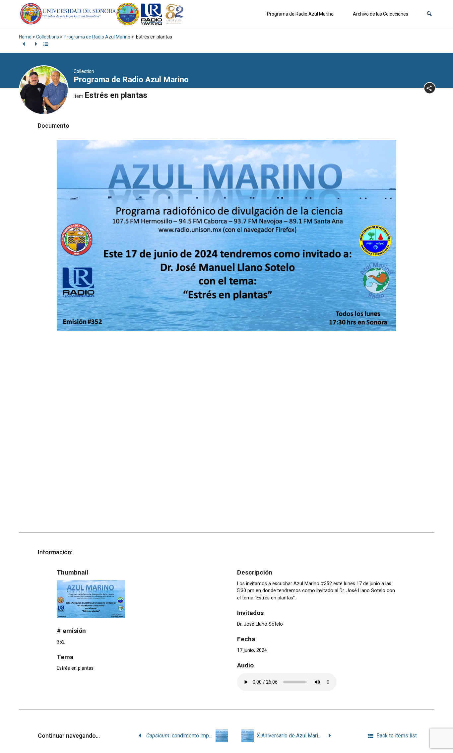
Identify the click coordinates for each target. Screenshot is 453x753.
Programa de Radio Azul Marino (300, 14)
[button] (429, 14)
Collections (47, 36)
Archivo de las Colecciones (380, 14)
